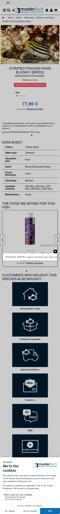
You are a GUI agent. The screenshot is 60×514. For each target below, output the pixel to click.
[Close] (55, 251)
